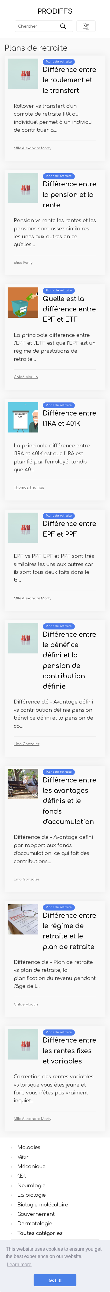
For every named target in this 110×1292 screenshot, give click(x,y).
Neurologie (31, 1186)
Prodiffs (55, 11)
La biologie (31, 1195)
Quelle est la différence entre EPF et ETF (69, 310)
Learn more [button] (19, 1264)
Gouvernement (36, 1214)
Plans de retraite (59, 61)
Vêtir (23, 1157)
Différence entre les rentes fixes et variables (69, 1051)
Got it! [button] (55, 1280)
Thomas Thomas (29, 488)
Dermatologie (34, 1223)
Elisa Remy (23, 263)
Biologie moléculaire (42, 1205)
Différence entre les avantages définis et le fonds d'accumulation (69, 801)
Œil (21, 1176)
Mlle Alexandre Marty (32, 148)
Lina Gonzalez (26, 744)
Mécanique (31, 1166)
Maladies (28, 1147)
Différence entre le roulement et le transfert (69, 80)
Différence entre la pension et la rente (69, 195)
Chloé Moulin (26, 377)
